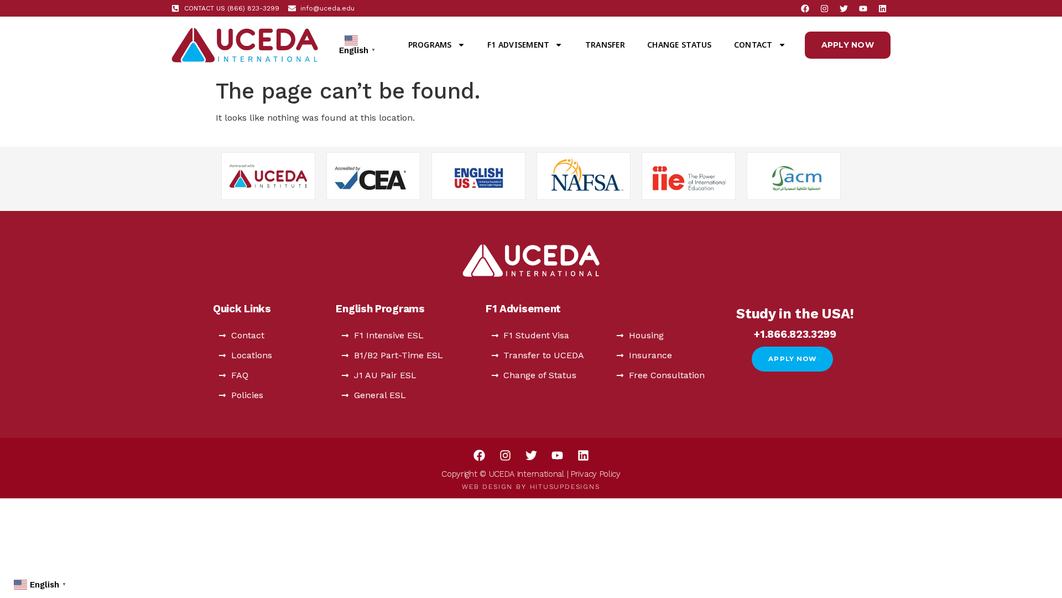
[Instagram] (824, 8)
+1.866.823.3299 (795, 334)
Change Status (679, 44)
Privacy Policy (596, 474)
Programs (430, 44)
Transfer (605, 44)
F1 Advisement (518, 44)
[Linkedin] (882, 8)
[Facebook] (804, 8)
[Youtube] (863, 8)
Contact (753, 44)
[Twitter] (843, 8)
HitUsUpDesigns (565, 487)
